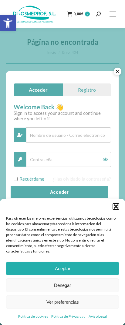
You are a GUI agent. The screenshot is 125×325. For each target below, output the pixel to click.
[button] (8, 23)
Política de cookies (33, 316)
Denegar (62, 285)
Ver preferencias (62, 302)
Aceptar (62, 268)
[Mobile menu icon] (113, 14)
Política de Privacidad (68, 316)
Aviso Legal (98, 316)
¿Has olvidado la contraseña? (81, 179)
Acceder (59, 192)
